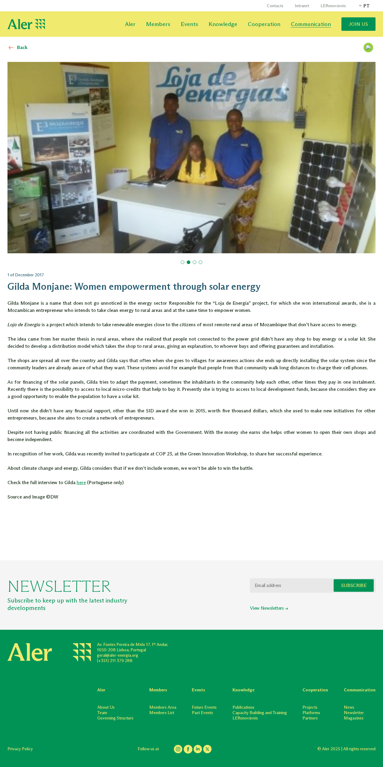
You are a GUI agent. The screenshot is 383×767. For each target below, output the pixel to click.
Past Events (202, 712)
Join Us (358, 24)
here (81, 482)
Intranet (302, 5)
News (349, 707)
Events (189, 24)
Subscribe (353, 585)
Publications (243, 707)
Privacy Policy (20, 748)
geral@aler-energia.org (117, 655)
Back (22, 47)
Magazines (354, 718)
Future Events (204, 707)
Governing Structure (115, 718)
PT (366, 6)
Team (102, 712)
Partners (310, 718)
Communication (311, 24)
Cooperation (264, 24)
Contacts (275, 5)
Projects (310, 707)
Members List (161, 712)
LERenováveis (333, 5)
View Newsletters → (269, 608)
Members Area (162, 707)
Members (158, 24)
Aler (130, 24)
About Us (106, 707)
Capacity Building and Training (259, 712)
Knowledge (223, 24)
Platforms (311, 712)
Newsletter (354, 712)
